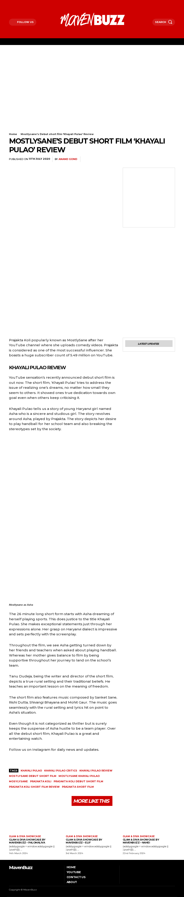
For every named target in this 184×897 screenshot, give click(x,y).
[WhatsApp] (118, 159)
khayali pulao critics (60, 770)
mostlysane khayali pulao (79, 776)
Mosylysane (18, 781)
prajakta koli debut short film (78, 781)
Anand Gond (68, 159)
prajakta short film (78, 786)
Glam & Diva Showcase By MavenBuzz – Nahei (141, 841)
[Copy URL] (159, 159)
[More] (170, 159)
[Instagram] (16, 3)
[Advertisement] (92, 78)
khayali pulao (31, 770)
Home (13, 134)
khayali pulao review (95, 770)
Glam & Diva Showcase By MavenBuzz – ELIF (84, 841)
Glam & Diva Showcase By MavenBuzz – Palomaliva (27, 841)
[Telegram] (149, 159)
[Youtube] (27, 3)
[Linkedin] (128, 159)
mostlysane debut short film (32, 776)
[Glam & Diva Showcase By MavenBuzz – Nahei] (149, 821)
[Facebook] (10, 3)
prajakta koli (40, 781)
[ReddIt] (139, 159)
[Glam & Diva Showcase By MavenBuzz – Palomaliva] (35, 821)
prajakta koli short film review (34, 786)
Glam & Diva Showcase (25, 836)
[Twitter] (21, 3)
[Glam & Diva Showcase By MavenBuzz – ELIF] (92, 821)
